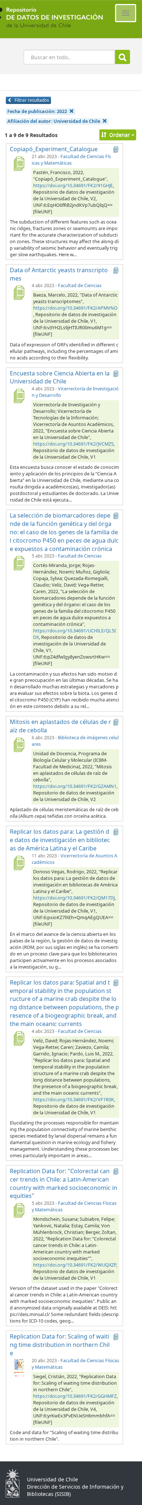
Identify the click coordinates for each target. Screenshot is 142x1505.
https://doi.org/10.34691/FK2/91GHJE (73, 185)
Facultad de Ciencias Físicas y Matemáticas (71, 159)
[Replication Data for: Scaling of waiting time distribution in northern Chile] (18, 1367)
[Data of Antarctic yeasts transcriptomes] (18, 292)
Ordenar (119, 134)
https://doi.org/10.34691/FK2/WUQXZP (74, 1265)
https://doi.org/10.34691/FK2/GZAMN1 (75, 786)
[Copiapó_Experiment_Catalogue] (18, 163)
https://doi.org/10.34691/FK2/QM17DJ (74, 898)
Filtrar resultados (31, 100)
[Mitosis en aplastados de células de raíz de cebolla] (18, 744)
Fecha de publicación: (37, 111)
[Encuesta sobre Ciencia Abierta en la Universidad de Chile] (18, 396)
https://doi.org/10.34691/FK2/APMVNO (75, 308)
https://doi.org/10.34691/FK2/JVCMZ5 (73, 444)
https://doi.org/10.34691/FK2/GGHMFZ (75, 1396)
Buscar (122, 57)
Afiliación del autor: (53, 121)
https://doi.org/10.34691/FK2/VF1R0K (73, 1099)
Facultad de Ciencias (80, 285)
